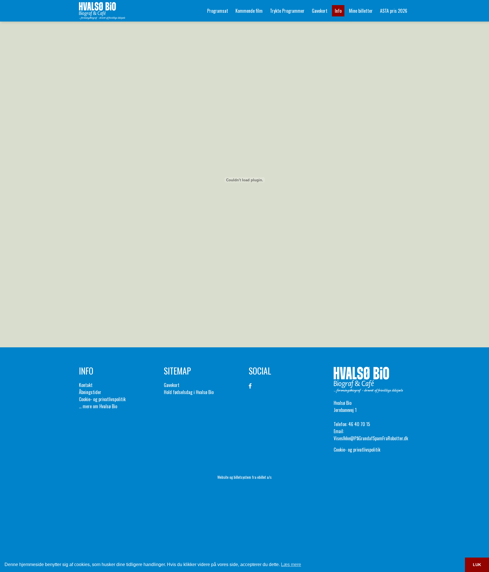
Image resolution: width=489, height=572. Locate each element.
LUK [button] (477, 564)
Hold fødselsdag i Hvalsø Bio (189, 392)
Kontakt (86, 385)
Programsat (217, 10)
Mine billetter (361, 10)
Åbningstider (90, 392)
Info (338, 10)
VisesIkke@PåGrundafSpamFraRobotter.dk (371, 438)
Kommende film (249, 10)
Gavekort (319, 10)
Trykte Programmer (287, 10)
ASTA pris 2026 (393, 10)
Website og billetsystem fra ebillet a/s (244, 477)
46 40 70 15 (359, 424)
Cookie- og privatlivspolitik (102, 399)
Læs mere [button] (291, 564)
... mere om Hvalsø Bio (98, 406)
